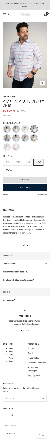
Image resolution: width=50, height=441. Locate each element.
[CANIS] (25, 129)
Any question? (9, 300)
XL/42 (38, 162)
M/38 (18, 162)
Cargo (11, 348)
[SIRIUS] (34, 138)
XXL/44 (9, 170)
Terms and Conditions (37, 363)
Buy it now (25, 187)
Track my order (9, 263)
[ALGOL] (16, 129)
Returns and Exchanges (33, 369)
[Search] (9, 14)
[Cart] (45, 14)
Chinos (11, 361)
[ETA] (16, 138)
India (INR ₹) (9, 426)
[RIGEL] (25, 138)
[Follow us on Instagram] (12, 415)
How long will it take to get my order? (18, 280)
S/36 (7, 162)
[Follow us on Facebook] (6, 415)
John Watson (9, 96)
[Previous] (4, 91)
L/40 (28, 162)
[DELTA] (7, 138)
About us (31, 348)
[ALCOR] (7, 129)
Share (5, 195)
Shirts (11, 355)
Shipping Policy (34, 375)
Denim (11, 351)
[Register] (43, 398)
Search (30, 353)
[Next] (46, 91)
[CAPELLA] (34, 129)
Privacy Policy (33, 358)
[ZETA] (16, 147)
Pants (11, 358)
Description (8, 210)
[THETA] (7, 147)
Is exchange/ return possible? (15, 272)
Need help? (42, 195)
